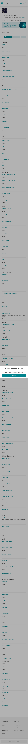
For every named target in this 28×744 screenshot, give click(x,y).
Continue (14, 375)
